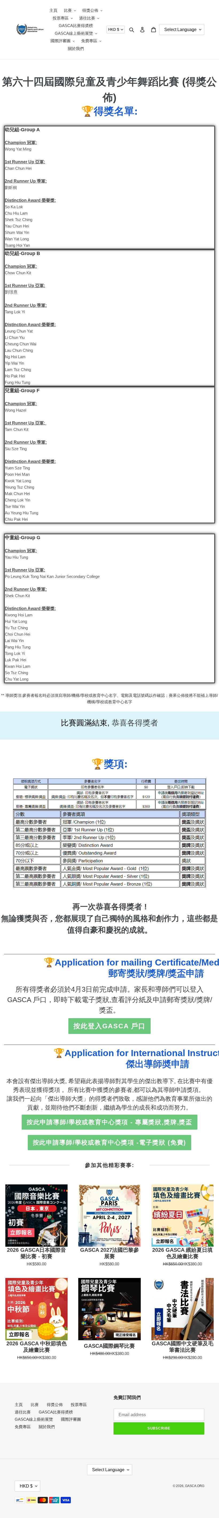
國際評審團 (71, 1419)
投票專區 (79, 1404)
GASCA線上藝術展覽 (34, 1419)
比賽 (35, 1404)
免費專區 (23, 1426)
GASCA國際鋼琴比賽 (109, 1346)
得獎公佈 (55, 1404)
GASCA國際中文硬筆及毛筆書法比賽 (182, 1347)
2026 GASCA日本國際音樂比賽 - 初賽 (36, 1253)
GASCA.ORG (194, 1486)
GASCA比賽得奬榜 (56, 1412)
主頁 (19, 1404)
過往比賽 (23, 1412)
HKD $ (113, 29)
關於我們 (47, 1426)
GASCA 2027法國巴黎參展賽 (109, 1253)
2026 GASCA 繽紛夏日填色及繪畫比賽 (182, 1253)
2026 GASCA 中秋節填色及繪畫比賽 (36, 1347)
